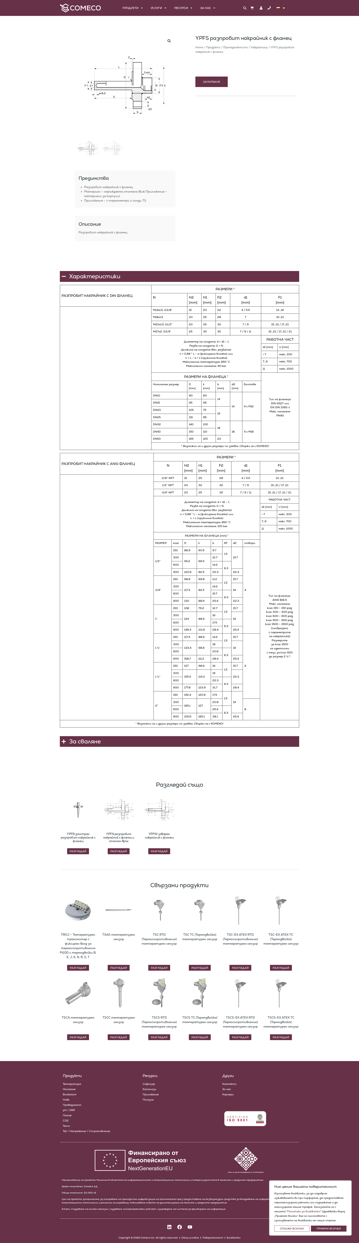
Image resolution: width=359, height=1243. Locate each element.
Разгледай (78, 851)
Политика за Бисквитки (303, 1211)
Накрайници (259, 47)
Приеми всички (329, 1228)
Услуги (156, 8)
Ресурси (181, 8)
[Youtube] (189, 1227)
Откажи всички (292, 1228)
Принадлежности (235, 47)
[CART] (252, 8)
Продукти (130, 8)
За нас (205, 8)
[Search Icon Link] (245, 8)
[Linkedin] (169, 1227)
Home (199, 47)
